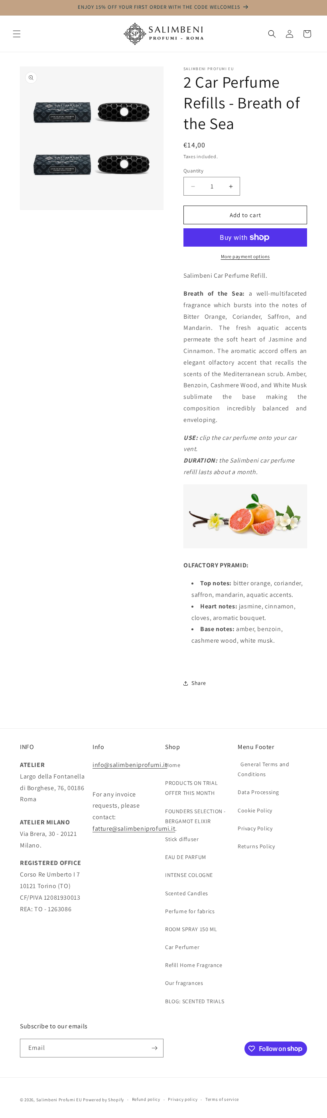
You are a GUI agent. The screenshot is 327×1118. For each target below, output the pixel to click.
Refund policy (146, 1099)
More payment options (245, 256)
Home (172, 765)
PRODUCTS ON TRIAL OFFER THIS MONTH (191, 787)
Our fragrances (184, 983)
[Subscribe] (154, 1048)
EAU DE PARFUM (185, 857)
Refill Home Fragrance (194, 965)
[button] (17, 34)
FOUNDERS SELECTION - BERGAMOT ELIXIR (195, 816)
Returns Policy (256, 846)
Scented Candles (186, 893)
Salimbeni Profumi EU (59, 1099)
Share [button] (198, 682)
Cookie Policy (255, 810)
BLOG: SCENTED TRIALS (195, 1001)
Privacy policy (182, 1099)
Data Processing (258, 792)
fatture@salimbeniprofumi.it (134, 828)
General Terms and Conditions (263, 769)
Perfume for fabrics (190, 911)
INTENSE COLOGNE (189, 875)
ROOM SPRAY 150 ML (191, 929)
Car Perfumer (182, 947)
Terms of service (222, 1099)
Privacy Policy (255, 828)
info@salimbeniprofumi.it (130, 765)
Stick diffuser (182, 839)
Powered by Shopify (103, 1099)
